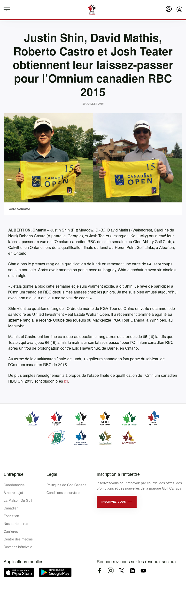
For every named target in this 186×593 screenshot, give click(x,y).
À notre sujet (13, 492)
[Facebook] (100, 571)
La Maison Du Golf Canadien (18, 504)
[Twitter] (121, 571)
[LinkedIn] (132, 571)
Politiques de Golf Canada (66, 484)
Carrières (11, 531)
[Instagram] (111, 571)
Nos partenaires (16, 523)
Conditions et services (63, 492)
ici (66, 381)
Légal (51, 474)
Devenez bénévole (18, 546)
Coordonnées (14, 484)
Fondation (11, 515)
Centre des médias (18, 539)
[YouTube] (143, 571)
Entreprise (13, 474)
